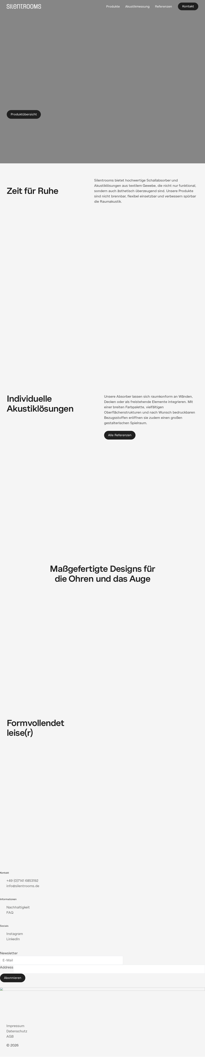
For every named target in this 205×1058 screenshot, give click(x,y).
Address (6, 967)
